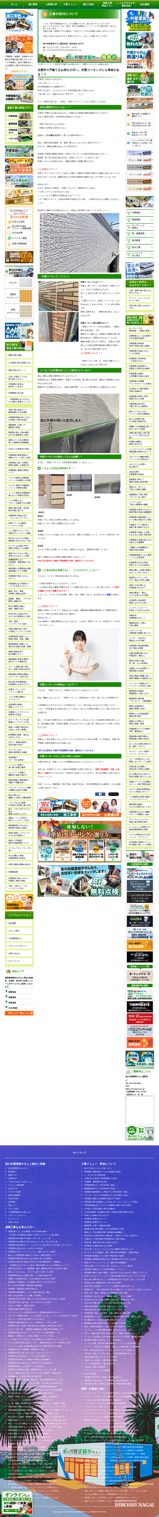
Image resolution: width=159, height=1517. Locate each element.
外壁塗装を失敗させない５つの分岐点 (139, 352)
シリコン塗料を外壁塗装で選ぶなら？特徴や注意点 (19, 494)
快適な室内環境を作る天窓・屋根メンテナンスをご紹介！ (106, 1306)
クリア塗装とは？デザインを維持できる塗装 (19, 501)
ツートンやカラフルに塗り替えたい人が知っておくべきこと (142, 143)
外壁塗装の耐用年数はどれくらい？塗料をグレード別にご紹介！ (33, 1322)
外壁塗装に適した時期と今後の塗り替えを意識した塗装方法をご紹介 (35, 1326)
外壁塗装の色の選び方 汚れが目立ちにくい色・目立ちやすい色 (32, 1242)
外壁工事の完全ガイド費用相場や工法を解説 (17, 411)
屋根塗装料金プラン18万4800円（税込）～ (101, 1188)
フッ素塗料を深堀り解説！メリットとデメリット (140, 798)
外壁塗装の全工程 (15, 393)
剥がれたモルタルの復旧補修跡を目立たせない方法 (19, 539)
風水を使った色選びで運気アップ (141, 115)
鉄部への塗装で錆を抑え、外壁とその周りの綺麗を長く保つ (107, 1326)
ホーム (14, 4)
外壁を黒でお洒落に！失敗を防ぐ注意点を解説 (139, 767)
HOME (41, 64)
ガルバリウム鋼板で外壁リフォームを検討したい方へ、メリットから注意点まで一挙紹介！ (44, 1316)
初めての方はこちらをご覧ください (98, 1168)
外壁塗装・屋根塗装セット (19, 131)
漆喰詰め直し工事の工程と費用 (137, 624)
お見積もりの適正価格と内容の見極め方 (139, 390)
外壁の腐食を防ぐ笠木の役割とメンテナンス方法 (19, 630)
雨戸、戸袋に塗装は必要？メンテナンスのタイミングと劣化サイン (110, 1350)
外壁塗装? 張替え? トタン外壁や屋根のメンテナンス (104, 1269)
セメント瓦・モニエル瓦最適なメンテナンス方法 (18, 720)
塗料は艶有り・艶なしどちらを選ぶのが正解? (139, 594)
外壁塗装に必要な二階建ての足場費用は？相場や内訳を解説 (107, 1384)
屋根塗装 (19, 123)
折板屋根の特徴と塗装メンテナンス (15, 705)
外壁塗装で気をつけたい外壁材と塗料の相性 (18, 879)
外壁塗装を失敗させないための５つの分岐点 (25, 1248)
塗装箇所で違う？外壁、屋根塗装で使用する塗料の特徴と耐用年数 (110, 1467)
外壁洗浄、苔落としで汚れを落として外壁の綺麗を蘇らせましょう (110, 1353)
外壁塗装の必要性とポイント (95, 1219)
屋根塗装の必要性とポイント (95, 1222)
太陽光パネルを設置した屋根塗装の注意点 (139, 669)
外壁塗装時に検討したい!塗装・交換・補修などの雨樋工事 (107, 1313)
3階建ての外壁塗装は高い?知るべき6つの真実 (140, 427)
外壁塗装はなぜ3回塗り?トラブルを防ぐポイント (18, 584)
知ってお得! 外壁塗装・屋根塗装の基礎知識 (25, 1285)
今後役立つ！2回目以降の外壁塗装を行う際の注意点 (104, 1239)
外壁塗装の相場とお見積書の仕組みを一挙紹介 (102, 1199)
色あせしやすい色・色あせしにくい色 (140, 133)
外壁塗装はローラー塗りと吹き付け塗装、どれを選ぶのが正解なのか (35, 1383)
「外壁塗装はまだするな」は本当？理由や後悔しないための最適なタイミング (38, 1265)
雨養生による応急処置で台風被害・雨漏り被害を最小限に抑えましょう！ (37, 1450)
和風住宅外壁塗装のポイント (137, 616)
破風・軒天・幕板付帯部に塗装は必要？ (17, 592)
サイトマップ (14, 961)
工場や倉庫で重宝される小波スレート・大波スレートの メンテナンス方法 (37, 1407)
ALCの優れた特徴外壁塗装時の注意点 (16, 857)
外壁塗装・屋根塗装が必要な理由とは (23, 1289)
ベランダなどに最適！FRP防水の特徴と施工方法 (19, 804)
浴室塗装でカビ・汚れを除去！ (16, 758)
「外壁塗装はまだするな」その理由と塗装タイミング (19, 400)
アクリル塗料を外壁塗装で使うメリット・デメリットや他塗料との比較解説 (113, 1450)
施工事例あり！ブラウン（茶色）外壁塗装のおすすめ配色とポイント (35, 1484)
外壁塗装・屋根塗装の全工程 (95, 1182)
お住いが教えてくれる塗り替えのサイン (17, 377)
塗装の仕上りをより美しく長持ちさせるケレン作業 (19, 554)
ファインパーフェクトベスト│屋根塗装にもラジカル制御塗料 (108, 1396)
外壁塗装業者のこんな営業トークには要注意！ (140, 556)
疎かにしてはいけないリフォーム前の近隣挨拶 (139, 412)
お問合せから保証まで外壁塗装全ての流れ (100, 1178)
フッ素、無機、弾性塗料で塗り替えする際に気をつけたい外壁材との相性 (37, 1403)
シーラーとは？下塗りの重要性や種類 (138, 503)
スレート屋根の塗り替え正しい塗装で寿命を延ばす (19, 668)
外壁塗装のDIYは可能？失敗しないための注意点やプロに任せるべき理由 (36, 1299)
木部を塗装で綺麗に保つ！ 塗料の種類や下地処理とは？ (30, 1437)
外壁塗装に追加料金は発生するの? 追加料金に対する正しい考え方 (110, 1259)
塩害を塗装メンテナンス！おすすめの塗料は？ (19, 834)
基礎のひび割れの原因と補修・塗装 (136, 722)
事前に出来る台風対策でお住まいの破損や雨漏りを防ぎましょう (33, 1447)
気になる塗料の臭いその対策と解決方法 (137, 420)
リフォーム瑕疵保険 (16, 1185)
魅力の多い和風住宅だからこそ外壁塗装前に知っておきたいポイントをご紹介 (114, 1279)
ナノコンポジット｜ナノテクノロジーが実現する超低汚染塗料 (108, 1423)
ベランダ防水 (19, 139)
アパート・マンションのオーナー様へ (139, 299)
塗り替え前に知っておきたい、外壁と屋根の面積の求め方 (30, 1393)
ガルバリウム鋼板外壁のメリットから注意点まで (139, 458)
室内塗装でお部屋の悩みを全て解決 (98, 1246)
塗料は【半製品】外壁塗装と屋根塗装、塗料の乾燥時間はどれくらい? (35, 1380)
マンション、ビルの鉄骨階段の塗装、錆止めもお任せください (108, 1330)
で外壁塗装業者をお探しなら (19, 1212)
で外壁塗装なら (14, 938)
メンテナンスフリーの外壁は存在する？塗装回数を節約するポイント (35, 1312)
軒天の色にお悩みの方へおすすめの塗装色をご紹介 (19, 615)
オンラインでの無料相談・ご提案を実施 (139, 329)
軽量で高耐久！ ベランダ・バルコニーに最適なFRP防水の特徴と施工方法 (37, 1420)
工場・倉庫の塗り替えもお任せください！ (140, 291)
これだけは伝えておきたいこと (20, 1182)
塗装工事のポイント (16, 370)
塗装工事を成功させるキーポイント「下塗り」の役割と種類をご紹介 (111, 1487)
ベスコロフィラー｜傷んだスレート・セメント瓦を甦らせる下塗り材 (111, 1407)
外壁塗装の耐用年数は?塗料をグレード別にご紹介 (19, 456)
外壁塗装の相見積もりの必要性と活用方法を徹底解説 (29, 1359)
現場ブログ (12, 1175)
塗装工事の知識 (14, 355)
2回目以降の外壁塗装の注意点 (136, 473)
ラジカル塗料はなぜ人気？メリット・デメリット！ (140, 835)
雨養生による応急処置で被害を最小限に (139, 715)
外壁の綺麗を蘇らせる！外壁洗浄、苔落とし (139, 654)
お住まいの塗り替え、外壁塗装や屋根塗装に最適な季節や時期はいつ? (35, 1329)
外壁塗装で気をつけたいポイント (18, 577)
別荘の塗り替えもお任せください (140, 306)
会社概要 (144, 4)
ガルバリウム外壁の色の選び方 (137, 465)
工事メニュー (70, 4)
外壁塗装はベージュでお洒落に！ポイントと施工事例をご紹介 (32, 1481)
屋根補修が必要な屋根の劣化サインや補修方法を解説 (105, 1323)
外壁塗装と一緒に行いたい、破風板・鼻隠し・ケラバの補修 (107, 1296)
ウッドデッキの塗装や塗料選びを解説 (17, 751)
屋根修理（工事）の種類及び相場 (16, 426)
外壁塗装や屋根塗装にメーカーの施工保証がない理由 (140, 518)
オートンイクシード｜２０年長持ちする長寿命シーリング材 (107, 1444)
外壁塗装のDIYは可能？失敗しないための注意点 (139, 563)
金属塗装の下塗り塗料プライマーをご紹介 (138, 495)
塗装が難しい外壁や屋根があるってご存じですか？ (140, 571)
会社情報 (11, 1202)
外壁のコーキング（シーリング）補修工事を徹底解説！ (106, 1263)
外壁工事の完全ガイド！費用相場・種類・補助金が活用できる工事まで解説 (37, 1268)
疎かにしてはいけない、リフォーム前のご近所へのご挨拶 (30, 1272)
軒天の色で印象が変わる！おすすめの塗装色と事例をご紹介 (107, 1303)
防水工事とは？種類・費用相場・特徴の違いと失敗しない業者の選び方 (36, 1417)
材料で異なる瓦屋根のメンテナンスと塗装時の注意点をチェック (109, 1286)
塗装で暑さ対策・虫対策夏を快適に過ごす (18, 509)
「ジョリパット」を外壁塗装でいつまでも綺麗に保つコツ (30, 1400)
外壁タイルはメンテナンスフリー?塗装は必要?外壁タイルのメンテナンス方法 (114, 1276)
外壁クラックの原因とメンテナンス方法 (17, 524)
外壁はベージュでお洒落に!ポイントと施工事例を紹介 (140, 783)
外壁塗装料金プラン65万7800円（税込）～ (101, 1185)
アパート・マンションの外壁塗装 (97, 1370)
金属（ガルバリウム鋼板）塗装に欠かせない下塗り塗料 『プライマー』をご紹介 (115, 1491)
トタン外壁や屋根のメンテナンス (16, 698)
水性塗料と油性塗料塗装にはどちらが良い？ (139, 601)
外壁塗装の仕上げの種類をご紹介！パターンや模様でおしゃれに (33, 1498)
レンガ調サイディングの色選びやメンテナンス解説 (19, 532)
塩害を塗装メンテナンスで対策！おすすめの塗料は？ (29, 1433)
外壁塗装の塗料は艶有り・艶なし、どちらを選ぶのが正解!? (107, 1474)
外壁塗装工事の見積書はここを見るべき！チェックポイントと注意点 (111, 1202)
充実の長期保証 (14, 1195)
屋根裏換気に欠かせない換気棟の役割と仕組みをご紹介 (30, 1430)
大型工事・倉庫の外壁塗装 (94, 1367)
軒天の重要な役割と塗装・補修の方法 (16, 607)
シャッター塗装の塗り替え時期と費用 (16, 766)
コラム (49, 64)
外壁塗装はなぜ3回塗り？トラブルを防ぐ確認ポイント (29, 1356)
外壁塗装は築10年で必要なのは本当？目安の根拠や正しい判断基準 (34, 1262)
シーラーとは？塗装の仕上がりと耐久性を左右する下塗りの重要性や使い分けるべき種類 (119, 1484)
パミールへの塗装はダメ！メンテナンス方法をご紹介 (140, 684)
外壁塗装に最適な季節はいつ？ (18, 471)
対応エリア (12, 1205)
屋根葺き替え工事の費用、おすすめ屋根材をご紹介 (104, 1229)
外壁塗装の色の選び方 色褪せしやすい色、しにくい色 (29, 1238)
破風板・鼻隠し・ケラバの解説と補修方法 (19, 600)
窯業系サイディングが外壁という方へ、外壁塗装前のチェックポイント (112, 1498)
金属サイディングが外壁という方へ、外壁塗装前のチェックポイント (111, 1501)
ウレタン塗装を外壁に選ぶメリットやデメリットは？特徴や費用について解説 (114, 1454)
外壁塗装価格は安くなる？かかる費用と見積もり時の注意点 (107, 1205)
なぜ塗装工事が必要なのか (19, 363)
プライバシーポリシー (17, 946)
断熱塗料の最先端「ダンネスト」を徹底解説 (140, 699)
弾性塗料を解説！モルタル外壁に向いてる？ (140, 805)
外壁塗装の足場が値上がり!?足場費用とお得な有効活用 (105, 1380)
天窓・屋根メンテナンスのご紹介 (17, 622)
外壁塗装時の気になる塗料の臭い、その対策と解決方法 (30, 1275)
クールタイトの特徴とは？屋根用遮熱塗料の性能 (140, 828)
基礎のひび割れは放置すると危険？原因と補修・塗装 (29, 1454)
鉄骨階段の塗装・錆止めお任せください (18, 736)
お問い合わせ (14, 953)
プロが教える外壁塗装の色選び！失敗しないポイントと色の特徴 (33, 1235)
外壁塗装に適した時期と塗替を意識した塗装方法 (18, 464)
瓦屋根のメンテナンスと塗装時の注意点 (18, 713)
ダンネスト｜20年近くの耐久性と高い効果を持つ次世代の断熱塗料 (110, 1433)
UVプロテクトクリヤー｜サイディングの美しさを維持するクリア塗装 (111, 1430)
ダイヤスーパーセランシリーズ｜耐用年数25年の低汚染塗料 (107, 1410)
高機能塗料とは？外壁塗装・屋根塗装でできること (19, 562)
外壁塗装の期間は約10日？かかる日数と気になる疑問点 (30, 1258)
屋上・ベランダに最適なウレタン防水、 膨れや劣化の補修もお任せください (38, 1423)
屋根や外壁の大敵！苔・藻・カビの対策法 (138, 662)
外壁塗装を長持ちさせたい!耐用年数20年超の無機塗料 (140, 511)
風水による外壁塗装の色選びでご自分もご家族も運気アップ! (32, 1255)
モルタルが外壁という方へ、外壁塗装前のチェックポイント (107, 1494)
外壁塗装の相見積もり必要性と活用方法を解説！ (140, 367)
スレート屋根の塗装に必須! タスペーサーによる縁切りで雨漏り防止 (34, 1373)
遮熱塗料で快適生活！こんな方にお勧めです (101, 1420)
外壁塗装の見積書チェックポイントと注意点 (140, 382)
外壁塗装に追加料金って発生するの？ (137, 359)
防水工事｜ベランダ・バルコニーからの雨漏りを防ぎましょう (108, 1249)
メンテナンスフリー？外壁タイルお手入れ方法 (139, 609)
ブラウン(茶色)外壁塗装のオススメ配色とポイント (140, 790)
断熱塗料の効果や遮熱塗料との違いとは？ (139, 692)
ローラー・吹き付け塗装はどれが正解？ (137, 639)
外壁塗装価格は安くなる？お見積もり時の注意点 (19, 418)
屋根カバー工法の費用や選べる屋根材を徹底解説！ (104, 1232)
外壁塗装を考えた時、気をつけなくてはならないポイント (30, 1353)
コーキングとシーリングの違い (19, 849)
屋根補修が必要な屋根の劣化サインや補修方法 (18, 660)
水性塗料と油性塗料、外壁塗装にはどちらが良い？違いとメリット (110, 1477)
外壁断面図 (13, 872)
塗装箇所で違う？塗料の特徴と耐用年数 (138, 480)
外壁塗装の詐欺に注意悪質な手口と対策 (138, 397)
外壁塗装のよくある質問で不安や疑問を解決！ (140, 337)
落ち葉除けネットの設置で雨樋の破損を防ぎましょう (105, 1320)
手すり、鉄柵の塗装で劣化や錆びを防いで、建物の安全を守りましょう (112, 1333)
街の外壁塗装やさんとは (17, 1168)
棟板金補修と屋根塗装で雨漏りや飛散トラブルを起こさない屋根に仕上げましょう (40, 1410)
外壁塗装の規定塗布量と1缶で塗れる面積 (139, 647)
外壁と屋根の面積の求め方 (19, 864)
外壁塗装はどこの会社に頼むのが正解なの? (25, 1376)
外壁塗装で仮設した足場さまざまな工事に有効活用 (140, 533)
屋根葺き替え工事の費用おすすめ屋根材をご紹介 (18, 433)
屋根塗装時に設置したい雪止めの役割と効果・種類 (19, 645)
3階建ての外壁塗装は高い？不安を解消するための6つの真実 (31, 1279)
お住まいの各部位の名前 (18, 449)
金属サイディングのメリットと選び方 (16, 690)
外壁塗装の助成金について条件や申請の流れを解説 (104, 1256)
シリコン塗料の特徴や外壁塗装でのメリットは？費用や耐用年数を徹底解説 (113, 1447)
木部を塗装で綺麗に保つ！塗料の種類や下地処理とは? (141, 677)
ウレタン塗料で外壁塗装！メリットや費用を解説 (19, 486)
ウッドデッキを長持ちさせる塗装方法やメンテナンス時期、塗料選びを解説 (113, 1337)
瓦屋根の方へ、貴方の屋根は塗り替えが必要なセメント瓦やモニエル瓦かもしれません (118, 1289)
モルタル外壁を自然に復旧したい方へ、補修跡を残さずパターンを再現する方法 (39, 1343)
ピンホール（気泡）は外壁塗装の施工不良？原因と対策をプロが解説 (35, 1346)
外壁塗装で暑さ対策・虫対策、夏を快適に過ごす (103, 1377)
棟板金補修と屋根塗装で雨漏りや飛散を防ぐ (18, 781)
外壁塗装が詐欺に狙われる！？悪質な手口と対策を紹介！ (30, 1363)
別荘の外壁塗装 (90, 1374)
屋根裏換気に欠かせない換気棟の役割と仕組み (18, 826)
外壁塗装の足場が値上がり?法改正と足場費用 (141, 541)
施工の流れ (88, 4)
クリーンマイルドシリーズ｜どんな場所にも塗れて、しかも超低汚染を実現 (113, 1440)
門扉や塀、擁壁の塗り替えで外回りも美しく (101, 1242)
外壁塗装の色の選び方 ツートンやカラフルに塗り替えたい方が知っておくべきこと (40, 1245)
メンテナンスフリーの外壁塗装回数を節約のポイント (140, 450)
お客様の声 (51, 4)
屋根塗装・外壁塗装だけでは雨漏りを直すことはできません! (32, 1282)
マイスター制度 (14, 1192)
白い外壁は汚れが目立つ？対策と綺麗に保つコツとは (140, 775)
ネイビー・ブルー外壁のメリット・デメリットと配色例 (30, 1467)
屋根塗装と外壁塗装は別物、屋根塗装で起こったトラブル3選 (32, 1370)
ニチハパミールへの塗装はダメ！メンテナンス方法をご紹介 (31, 1440)
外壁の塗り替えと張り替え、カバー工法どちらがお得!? (29, 1302)
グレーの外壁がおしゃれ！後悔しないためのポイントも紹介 (31, 1471)
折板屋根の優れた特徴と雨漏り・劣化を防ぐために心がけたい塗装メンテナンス (115, 1273)
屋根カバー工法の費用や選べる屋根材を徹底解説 (18, 441)
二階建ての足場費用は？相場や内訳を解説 (139, 548)
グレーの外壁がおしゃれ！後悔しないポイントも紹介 (140, 760)
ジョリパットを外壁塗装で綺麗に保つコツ (140, 631)
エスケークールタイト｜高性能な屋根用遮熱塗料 (103, 1417)
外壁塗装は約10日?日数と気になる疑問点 (138, 405)
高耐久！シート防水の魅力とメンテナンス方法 (18, 819)
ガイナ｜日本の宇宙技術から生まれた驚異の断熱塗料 (105, 1437)
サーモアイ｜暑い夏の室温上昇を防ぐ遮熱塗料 (102, 1400)
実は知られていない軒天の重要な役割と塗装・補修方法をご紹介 (109, 1300)
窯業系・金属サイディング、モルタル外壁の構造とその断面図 (32, 1396)
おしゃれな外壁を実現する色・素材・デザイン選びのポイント (32, 1464)
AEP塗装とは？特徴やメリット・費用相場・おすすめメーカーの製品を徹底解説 (115, 1461)
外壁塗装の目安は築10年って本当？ (15, 385)
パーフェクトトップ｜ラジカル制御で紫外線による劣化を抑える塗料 (111, 1393)
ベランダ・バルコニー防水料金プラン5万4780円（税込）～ (107, 1195)
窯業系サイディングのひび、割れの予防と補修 (139, 579)
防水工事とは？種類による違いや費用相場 (19, 796)
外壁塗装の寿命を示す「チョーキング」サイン (18, 516)
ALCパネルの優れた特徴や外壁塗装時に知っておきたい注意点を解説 (35, 1390)
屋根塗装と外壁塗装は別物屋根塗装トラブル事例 (19, 569)
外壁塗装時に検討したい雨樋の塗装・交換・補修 (18, 637)
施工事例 (32, 4)
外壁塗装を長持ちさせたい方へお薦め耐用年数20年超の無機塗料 (109, 1481)
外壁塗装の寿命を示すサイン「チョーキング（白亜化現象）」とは (34, 1333)
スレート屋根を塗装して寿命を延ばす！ (100, 1364)
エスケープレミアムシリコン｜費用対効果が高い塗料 (105, 1413)
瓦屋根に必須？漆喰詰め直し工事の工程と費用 (102, 1283)
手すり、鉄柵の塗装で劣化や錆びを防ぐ (17, 743)
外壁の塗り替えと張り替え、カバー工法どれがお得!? (139, 435)
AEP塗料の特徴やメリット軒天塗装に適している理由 (140, 843)
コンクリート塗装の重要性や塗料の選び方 (17, 773)
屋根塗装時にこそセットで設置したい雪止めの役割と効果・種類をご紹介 (113, 1316)
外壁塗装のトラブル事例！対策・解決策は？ (140, 730)
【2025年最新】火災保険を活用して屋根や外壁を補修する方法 (108, 1212)
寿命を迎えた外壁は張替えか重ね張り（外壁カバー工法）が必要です (111, 1236)
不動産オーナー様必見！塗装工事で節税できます (139, 526)
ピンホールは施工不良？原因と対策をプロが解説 (18, 547)
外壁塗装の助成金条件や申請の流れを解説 (139, 344)
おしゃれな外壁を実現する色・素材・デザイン (140, 745)
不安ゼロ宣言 (13, 1199)
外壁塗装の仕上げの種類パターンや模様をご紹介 (139, 813)
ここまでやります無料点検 (94, 1175)
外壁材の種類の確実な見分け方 (135, 443)
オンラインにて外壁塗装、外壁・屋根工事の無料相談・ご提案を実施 (111, 1252)
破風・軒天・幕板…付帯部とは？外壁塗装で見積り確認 (106, 1293)
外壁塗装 (19, 116)
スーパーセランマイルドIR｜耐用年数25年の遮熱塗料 (105, 1403)
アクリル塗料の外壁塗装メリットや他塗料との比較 (19, 479)
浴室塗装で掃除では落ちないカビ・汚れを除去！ (103, 1340)
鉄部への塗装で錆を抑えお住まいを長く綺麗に (18, 728)
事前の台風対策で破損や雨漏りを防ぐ (137, 707)
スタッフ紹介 (14, 931)
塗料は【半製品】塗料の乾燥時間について (18, 841)
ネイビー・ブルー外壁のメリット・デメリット (139, 752)
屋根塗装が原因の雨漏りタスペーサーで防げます (18, 675)
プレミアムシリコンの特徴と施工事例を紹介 (138, 820)
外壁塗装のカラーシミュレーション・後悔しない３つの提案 (31, 1252)
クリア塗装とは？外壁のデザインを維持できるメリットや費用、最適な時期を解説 (116, 1457)
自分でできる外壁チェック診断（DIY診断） (25, 1295)
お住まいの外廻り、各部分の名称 (21, 1306)
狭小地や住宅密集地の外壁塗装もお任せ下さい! (19, 683)
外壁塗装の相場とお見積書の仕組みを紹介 (139, 374)
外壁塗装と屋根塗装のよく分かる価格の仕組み (102, 1172)
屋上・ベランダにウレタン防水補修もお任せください (19, 811)
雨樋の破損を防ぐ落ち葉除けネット (15, 652)
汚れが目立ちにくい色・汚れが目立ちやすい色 (142, 124)
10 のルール (13, 1188)
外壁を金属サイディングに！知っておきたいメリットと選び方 (108, 1266)
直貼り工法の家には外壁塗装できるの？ (137, 586)
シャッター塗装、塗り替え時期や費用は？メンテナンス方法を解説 (110, 1343)
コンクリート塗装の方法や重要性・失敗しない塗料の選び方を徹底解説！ (113, 1347)
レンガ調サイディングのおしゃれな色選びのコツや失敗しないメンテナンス (37, 1339)
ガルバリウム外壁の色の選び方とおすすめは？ (26, 1319)
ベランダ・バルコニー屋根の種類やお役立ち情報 (19, 788)
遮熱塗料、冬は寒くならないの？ (97, 1464)
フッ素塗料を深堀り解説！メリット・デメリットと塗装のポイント (34, 1487)
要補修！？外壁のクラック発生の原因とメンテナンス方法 (30, 1336)
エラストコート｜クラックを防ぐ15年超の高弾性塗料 (105, 1427)
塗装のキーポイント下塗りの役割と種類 (137, 488)
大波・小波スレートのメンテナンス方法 (17, 887)
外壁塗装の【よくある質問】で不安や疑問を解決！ (28, 1231)
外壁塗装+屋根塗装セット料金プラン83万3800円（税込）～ (107, 1192)
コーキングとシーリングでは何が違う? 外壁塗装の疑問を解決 (32, 1386)
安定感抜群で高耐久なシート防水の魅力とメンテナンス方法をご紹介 (35, 1427)
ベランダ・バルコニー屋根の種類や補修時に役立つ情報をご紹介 (33, 1413)
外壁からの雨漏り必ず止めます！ (97, 1215)
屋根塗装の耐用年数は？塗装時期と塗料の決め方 (139, 737)
